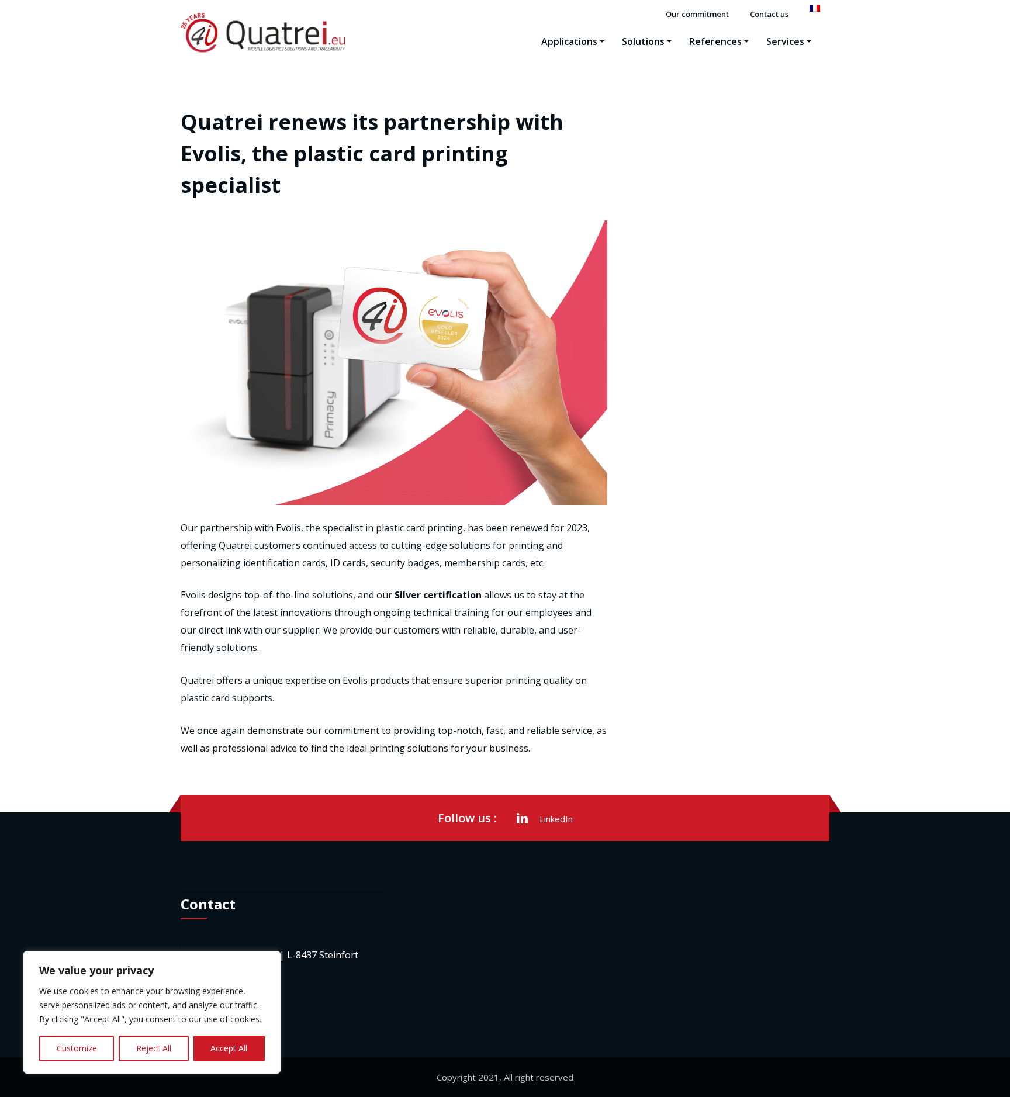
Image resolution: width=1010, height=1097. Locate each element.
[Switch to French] (815, 8)
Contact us (769, 14)
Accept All (228, 1048)
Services (785, 41)
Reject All (153, 1048)
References (715, 41)
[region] (152, 1012)
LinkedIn (556, 819)
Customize (77, 1048)
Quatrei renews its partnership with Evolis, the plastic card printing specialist (372, 153)
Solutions (643, 41)
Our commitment (697, 14)
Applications (569, 41)
